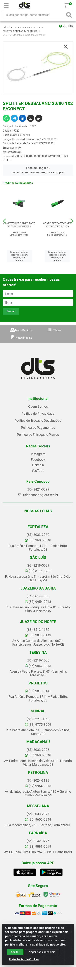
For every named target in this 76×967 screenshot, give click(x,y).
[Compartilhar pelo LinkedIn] (22, 118)
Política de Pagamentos (38, 427)
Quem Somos (38, 406)
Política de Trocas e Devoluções (38, 420)
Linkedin (38, 465)
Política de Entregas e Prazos (38, 435)
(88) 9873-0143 (40, 635)
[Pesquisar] (69, 15)
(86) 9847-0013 (40, 666)
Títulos (57, 330)
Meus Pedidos (24, 330)
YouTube (38, 471)
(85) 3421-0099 (38, 489)
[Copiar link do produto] (38, 118)
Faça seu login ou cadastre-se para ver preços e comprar (38, 170)
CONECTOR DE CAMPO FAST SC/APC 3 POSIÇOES (19, 225)
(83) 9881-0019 (40, 846)
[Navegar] (4, 221)
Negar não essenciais (42, 952)
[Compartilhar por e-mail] (30, 118)
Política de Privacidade (38, 413)
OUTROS (16, 151)
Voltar (67, 26)
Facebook (38, 459)
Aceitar (15, 952)
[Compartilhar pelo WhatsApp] (6, 118)
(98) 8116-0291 (40, 571)
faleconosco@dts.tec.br (40, 495)
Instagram (38, 454)
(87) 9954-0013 (40, 602)
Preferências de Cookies (24, 959)
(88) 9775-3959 (40, 724)
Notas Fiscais (23, 337)
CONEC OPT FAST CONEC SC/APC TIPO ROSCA (57, 225)
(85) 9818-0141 (40, 691)
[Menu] (6, 5)
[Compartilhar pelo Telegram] (14, 118)
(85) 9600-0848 (40, 540)
